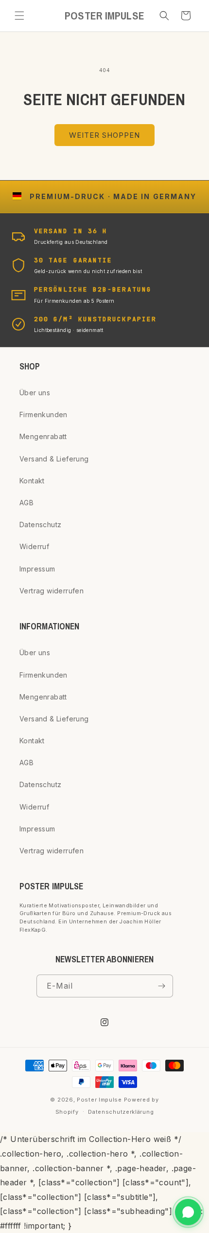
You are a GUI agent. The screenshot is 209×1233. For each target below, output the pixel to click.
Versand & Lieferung (54, 459)
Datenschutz (40, 524)
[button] (19, 15)
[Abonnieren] (162, 986)
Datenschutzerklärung (121, 1111)
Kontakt (32, 481)
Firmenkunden (43, 414)
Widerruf (34, 546)
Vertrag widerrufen (51, 591)
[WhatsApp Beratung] (188, 1212)
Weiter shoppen (104, 135)
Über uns (34, 392)
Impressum (37, 569)
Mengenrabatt (43, 436)
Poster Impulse (99, 1099)
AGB (26, 502)
